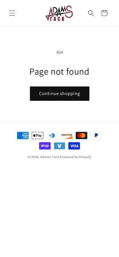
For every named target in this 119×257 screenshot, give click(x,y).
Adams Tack (49, 157)
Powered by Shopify (75, 157)
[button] (12, 13)
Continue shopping (59, 93)
